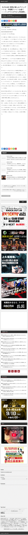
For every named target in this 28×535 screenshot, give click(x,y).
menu (26, 1)
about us (2, 509)
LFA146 (4, 16)
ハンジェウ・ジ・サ (18, 16)
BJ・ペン (8, 509)
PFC (22, 511)
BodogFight (22, 509)
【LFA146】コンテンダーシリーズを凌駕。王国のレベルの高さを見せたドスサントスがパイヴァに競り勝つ (16, 171)
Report (9, 15)
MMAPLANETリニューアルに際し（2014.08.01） (14, 529)
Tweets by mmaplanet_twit (6, 472)
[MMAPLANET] (6, 1)
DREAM (5, 509)
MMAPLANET (7, 533)
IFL (18, 509)
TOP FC (11, 509)
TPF (20, 509)
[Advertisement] (14, 130)
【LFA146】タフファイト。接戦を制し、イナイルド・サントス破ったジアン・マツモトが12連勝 (16, 164)
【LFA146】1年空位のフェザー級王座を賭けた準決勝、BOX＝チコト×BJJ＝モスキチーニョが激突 (16, 178)
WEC (3, 513)
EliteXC (5, 511)
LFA (11, 15)
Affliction (14, 509)
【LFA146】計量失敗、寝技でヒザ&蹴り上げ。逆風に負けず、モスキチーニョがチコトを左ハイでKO (16, 158)
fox (16, 509)
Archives (2, 477)
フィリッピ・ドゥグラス (10, 16)
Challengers (14, 511)
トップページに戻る (6, 195)
